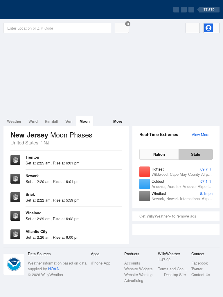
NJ (46, 142)
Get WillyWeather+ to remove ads (167, 216)
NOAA (53, 268)
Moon (85, 121)
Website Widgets (138, 268)
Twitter (196, 268)
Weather (14, 121)
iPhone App (100, 263)
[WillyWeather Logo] (30, 9)
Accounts (132, 263)
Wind (33, 121)
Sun (69, 121)
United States (24, 142)
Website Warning (138, 274)
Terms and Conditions (173, 268)
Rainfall (51, 121)
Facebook (199, 263)
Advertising (133, 280)
